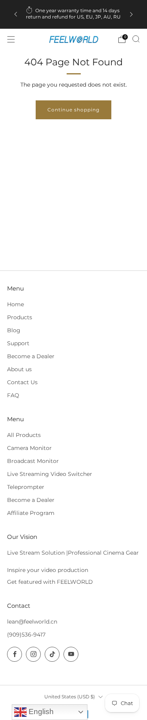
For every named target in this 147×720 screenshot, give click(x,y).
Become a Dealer (30, 356)
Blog (13, 330)
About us (19, 369)
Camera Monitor (29, 448)
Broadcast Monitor (33, 461)
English (40, 711)
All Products (24, 435)
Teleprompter (25, 487)
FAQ (13, 395)
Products (19, 317)
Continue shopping (73, 110)
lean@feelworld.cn (32, 621)
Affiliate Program (30, 513)
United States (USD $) (69, 697)
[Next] (131, 14)
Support (18, 343)
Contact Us (22, 382)
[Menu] (11, 39)
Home (15, 304)
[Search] (136, 39)
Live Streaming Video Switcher (49, 474)
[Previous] (15, 14)
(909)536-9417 (26, 634)
